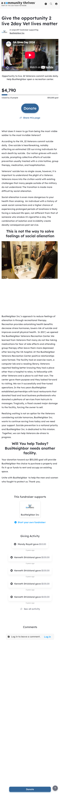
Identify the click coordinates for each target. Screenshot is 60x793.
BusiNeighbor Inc (17, 33)
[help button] (55, 788)
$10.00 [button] (42, 544)
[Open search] (51, 3)
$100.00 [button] (45, 557)
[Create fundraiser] (45, 3)
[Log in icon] (56, 3)
